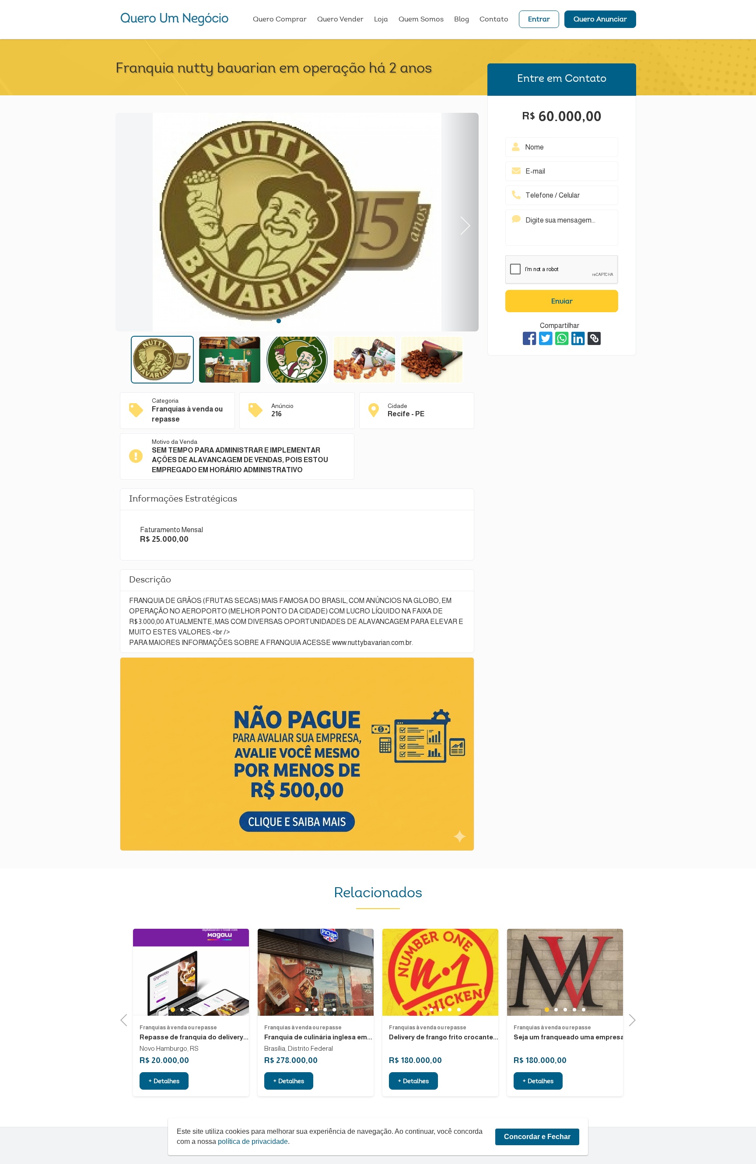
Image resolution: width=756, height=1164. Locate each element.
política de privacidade (253, 1141)
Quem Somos (421, 19)
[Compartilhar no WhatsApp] (562, 338)
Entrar (539, 19)
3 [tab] (297, 321)
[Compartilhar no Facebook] (529, 338)
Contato (494, 19)
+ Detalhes (164, 1082)
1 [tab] (278, 321)
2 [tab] (288, 321)
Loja (381, 19)
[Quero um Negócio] (174, 19)
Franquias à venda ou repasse (178, 1028)
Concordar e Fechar (537, 1136)
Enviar (562, 301)
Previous (133, 222)
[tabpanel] (297, 223)
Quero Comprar (280, 19)
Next (461, 222)
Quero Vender (340, 19)
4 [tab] (306, 321)
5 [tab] (315, 321)
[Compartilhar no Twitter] (546, 338)
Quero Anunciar (600, 19)
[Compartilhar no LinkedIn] (578, 338)
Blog (461, 19)
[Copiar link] (594, 338)
